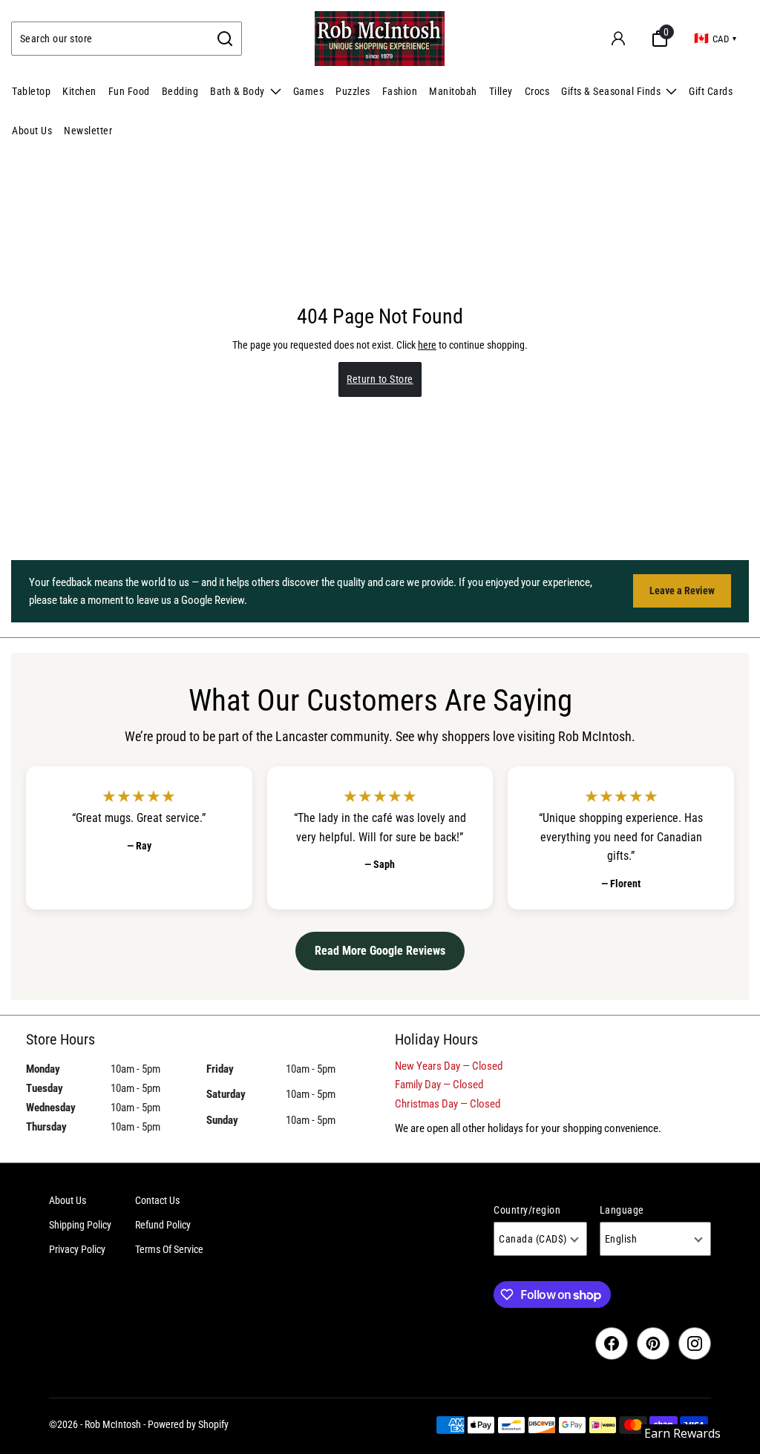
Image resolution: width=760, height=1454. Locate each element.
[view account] (618, 38)
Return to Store (380, 379)
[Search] (225, 38)
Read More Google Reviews (380, 951)
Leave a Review (682, 590)
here (427, 345)
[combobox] (110, 38)
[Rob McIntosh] (380, 38)
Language (622, 1210)
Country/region (527, 1210)
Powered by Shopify (188, 1424)
